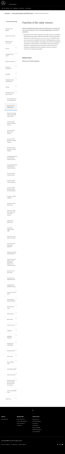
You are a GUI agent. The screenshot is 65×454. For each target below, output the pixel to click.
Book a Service (35, 419)
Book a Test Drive (21, 419)
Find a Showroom (21, 423)
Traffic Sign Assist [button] (11, 374)
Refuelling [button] (8, 74)
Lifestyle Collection (36, 421)
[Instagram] (60, 444)
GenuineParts (35, 425)
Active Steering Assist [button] (10, 307)
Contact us (19, 425)
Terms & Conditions (5, 444)
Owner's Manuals (36, 431)
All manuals (7, 13)
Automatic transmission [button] (8, 67)
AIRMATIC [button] (9, 330)
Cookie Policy (14, 444)
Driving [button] (7, 48)
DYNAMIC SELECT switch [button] (10, 55)
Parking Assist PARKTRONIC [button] (10, 344)
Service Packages (36, 427)
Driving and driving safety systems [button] (10, 93)
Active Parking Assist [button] (10, 362)
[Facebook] (57, 444)
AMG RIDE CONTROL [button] (9, 337)
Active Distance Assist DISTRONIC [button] (11, 300)
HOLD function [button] (10, 313)
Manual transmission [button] (10, 61)
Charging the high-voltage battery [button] (10, 80)
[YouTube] (62, 444)
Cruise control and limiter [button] (11, 293)
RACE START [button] (10, 319)
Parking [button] (7, 87)
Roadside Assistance (37, 429)
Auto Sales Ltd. (4, 419)
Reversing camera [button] (11, 350)
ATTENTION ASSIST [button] (11, 369)
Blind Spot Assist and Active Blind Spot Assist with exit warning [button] (11, 383)
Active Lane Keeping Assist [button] (11, 391)
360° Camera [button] (10, 356)
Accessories (35, 423)
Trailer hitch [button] (8, 399)
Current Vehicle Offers (22, 421)
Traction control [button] (10, 325)
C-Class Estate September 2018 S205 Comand (22, 13)
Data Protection (22, 444)
